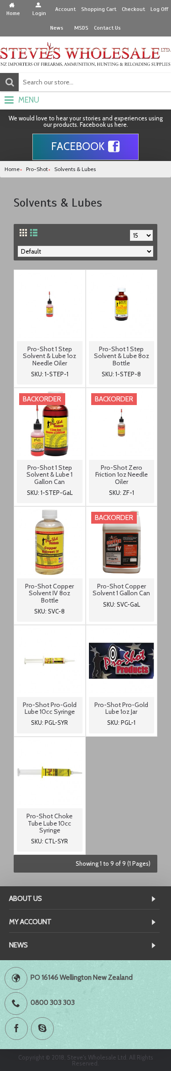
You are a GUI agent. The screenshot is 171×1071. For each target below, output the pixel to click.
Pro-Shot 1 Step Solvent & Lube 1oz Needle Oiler (49, 356)
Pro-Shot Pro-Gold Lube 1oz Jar (121, 708)
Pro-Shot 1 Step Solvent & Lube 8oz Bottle (121, 356)
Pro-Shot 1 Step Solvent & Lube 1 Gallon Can (49, 474)
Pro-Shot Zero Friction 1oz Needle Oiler (121, 474)
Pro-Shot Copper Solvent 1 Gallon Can (121, 589)
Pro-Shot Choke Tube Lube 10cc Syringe (49, 823)
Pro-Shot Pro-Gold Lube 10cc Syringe (50, 708)
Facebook (77, 146)
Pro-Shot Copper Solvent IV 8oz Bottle (49, 593)
